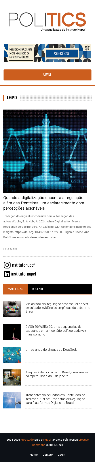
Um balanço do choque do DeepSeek (51, 349)
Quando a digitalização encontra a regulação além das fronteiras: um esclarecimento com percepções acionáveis (43, 203)
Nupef (47, 439)
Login (61, 454)
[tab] (15, 289)
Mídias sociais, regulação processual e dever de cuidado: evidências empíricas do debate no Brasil (57, 307)
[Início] (47, 21)
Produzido (27, 439)
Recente (38, 289)
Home (34, 454)
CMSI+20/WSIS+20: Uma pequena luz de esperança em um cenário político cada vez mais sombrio (55, 330)
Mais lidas (15, 289)
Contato (48, 454)
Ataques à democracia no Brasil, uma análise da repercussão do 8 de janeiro (56, 374)
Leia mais (11, 249)
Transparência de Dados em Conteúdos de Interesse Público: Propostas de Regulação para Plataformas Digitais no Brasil (55, 398)
